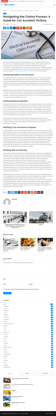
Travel (5, 341)
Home (5, 10)
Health (9, 10)
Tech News (6, 319)
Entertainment (7, 367)
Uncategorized (7, 354)
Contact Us (52, 413)
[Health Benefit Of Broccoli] (7, 404)
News (5, 328)
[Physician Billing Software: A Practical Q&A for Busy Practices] (10, 242)
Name (4, 279)
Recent (27, 373)
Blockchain (6, 317)
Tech (5, 312)
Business (6, 315)
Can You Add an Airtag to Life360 (20, 378)
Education (6, 343)
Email (4, 284)
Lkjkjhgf (14, 390)
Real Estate (6, 332)
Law (5, 330)
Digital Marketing (7, 347)
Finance (5, 356)
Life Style (6, 336)
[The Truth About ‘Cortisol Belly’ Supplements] (28, 242)
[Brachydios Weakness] (7, 398)
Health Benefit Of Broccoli (18, 402)
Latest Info (6, 306)
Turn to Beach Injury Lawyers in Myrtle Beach (24, 71)
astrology (6, 365)
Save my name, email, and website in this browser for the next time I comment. (21, 289)
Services (6, 334)
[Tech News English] (10, 4)
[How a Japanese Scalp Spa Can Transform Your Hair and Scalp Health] (45, 242)
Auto (5, 338)
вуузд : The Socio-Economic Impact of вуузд (22, 384)
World (5, 308)
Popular (10, 373)
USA (5, 304)
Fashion (5, 351)
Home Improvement (8, 323)
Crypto (5, 349)
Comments (45, 373)
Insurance (6, 360)
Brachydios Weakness (17, 396)
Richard (7, 24)
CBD (5, 358)
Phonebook (6, 310)
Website (31, 284)
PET (5, 362)
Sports (5, 345)
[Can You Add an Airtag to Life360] (7, 380)
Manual (5, 325)
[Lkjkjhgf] (7, 392)
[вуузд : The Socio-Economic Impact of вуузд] (7, 386)
